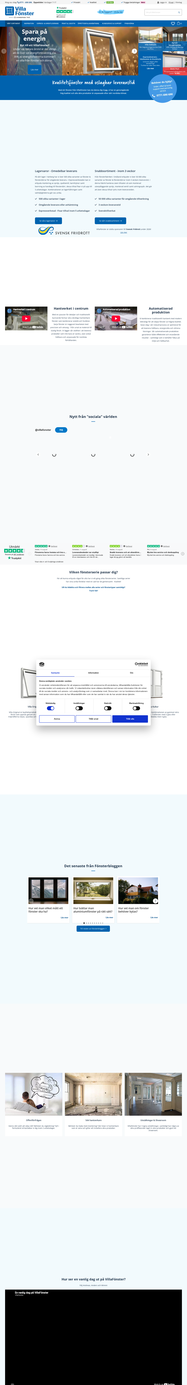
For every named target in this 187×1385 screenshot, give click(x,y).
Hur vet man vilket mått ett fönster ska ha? (45, 910)
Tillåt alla (130, 719)
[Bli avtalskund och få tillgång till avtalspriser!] (110, 14)
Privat (171, 2)
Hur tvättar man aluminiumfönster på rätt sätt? (92, 910)
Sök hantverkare (93, 1120)
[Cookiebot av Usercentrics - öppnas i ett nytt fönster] (137, 664)
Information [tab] (93, 673)
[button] (179, 12)
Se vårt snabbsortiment (109, 221)
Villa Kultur (153, 706)
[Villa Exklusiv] (150, 39)
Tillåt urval (93, 719)
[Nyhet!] (175, 39)
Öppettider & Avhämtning (88, 23)
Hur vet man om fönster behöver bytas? (133, 910)
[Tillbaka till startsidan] (19, 10)
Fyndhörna (129, 23)
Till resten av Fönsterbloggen (92, 928)
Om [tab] (131, 673)
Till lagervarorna (34, 71)
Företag (179, 2)
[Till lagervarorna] (69, 51)
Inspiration (29, 23)
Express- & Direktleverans (48, 23)
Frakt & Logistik (68, 23)
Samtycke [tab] (55, 673)
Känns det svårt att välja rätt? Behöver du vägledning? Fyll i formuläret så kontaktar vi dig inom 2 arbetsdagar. (34, 1127)
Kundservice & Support (111, 23)
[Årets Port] (175, 63)
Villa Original (34, 706)
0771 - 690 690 (25, 2)
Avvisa (57, 719)
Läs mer (150, 63)
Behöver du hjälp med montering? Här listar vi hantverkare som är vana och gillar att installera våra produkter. (93, 1127)
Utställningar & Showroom (153, 1120)
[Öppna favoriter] (173, 23)
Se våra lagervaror (47, 221)
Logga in (163, 2)
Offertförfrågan (33, 1120)
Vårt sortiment (13, 23)
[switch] (79, 708)
